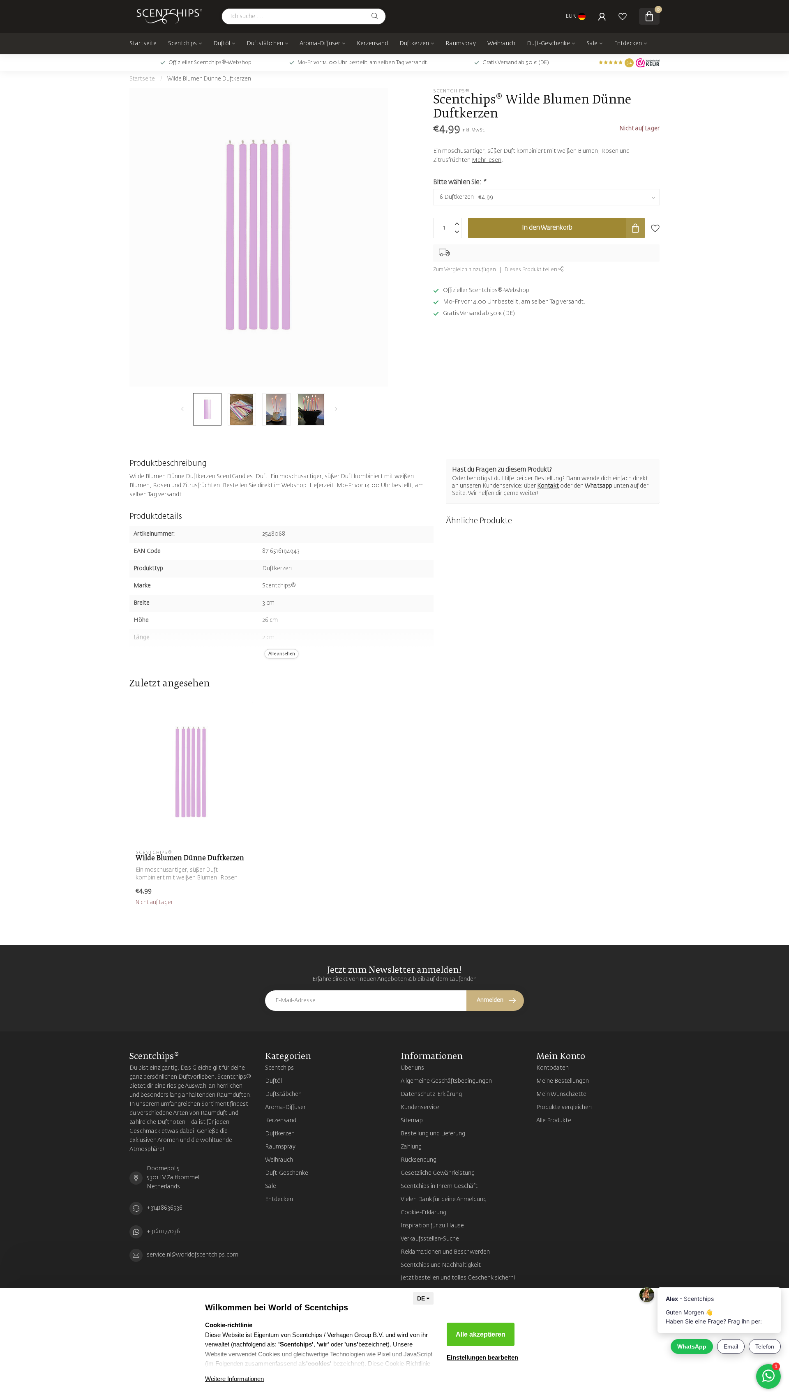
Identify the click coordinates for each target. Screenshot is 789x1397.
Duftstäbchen (265, 43)
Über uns (412, 1068)
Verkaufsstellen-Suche (430, 1239)
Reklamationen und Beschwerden (445, 1252)
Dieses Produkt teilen (531, 269)
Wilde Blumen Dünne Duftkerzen (209, 79)
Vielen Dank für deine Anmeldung (444, 1199)
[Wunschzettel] (622, 16)
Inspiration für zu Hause (432, 1226)
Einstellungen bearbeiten (482, 1357)
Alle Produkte (553, 1120)
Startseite (143, 43)
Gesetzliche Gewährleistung (438, 1173)
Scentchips (182, 43)
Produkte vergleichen (564, 1107)
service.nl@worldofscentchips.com (192, 1255)
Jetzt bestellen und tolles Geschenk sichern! (458, 1278)
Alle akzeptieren (480, 1334)
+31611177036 (163, 1231)
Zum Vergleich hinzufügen (464, 269)
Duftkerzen (414, 43)
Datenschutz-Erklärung (431, 1094)
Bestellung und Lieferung (433, 1134)
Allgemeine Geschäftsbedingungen (446, 1081)
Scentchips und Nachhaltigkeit (441, 1265)
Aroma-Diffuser (320, 43)
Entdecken (628, 43)
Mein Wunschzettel (562, 1094)
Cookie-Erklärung (423, 1212)
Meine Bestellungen (562, 1081)
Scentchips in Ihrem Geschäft (439, 1186)
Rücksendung (418, 1160)
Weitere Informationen (234, 1378)
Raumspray (460, 43)
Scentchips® (451, 90)
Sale (592, 43)
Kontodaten (552, 1068)
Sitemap (412, 1120)
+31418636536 (164, 1208)
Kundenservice (420, 1107)
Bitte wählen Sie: (459, 182)
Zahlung (411, 1147)
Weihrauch (501, 43)
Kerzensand (372, 43)
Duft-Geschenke (548, 43)
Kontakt (548, 486)
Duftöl (221, 43)
